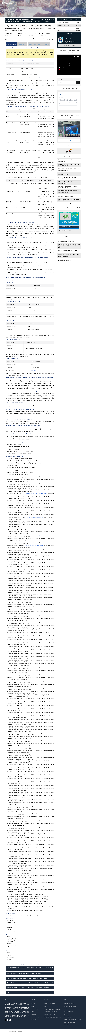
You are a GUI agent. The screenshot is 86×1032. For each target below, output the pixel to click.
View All (69, 140)
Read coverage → (79, 107)
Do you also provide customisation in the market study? (20, 992)
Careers (32, 1006)
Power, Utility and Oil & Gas (70, 1008)
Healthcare (66, 1014)
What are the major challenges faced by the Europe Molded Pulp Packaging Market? (28, 978)
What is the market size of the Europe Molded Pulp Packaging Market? (24, 973)
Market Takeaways (66, 3)
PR (32, 3)
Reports (28, 3)
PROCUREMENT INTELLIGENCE (50, 1011)
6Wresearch (10, 1031)
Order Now (69, 33)
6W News (52, 3)
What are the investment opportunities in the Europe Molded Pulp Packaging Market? (28, 982)
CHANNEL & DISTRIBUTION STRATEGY (52, 1009)
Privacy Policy (34, 1008)
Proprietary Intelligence (41, 3)
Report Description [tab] (11, 44)
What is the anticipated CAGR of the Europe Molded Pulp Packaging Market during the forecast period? (30, 968)
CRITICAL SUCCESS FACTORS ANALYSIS (53, 1017)
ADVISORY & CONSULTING (49, 1003)
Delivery (33, 1011)
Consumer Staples (68, 1017)
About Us (21, 3)
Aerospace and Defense (69, 1003)
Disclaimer (33, 1014)
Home (16, 3)
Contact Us (75, 3)
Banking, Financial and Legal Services (72, 1019)
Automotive (66, 1016)
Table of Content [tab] (22, 44)
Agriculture (66, 1025)
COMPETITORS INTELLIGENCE (50, 1008)
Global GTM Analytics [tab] (43, 44)
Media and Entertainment (69, 1022)
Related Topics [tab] (32, 44)
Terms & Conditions (35, 1009)
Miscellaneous (67, 1024)
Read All (60, 263)
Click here (36, 294)
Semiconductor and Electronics (71, 1006)
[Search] (78, 82)
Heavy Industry (67, 1009)
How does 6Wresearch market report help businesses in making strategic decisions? (28, 987)
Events (58, 3)
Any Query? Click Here (69, 45)
